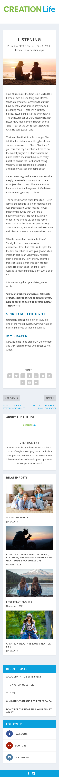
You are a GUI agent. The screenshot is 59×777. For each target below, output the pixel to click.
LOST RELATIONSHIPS (19, 602)
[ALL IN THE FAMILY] (29, 499)
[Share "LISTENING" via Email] (29, 382)
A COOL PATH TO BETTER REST (23, 676)
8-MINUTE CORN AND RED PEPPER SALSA (29, 701)
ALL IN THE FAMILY (17, 517)
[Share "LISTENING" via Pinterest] (36, 376)
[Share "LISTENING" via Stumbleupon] (23, 382)
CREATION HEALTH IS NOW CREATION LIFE (28, 645)
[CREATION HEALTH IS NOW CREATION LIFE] (29, 625)
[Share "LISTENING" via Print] (36, 382)
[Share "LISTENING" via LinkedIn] (42, 376)
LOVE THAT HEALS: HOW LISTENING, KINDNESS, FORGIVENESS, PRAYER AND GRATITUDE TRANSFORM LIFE (29, 557)
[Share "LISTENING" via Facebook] (10, 376)
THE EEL (10, 693)
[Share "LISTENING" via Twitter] (16, 376)
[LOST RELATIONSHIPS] (29, 583)
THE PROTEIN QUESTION (20, 684)
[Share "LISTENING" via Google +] (23, 376)
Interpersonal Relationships (29, 50)
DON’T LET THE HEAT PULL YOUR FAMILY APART (29, 711)
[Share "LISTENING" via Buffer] (49, 376)
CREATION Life (27, 46)
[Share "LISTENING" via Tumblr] (29, 376)
